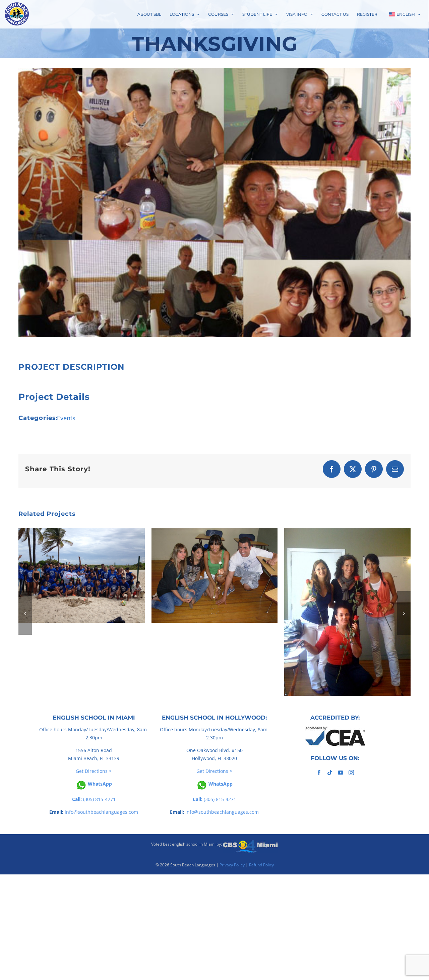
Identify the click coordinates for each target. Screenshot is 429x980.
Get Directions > (94, 771)
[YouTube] (340, 772)
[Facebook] (319, 772)
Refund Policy (261, 865)
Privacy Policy (232, 865)
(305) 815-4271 (94, 799)
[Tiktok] (329, 772)
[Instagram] (351, 772)
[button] (25, 613)
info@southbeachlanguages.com (101, 812)
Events (66, 418)
